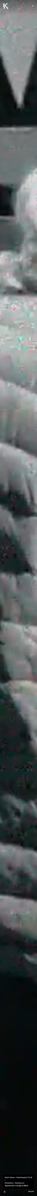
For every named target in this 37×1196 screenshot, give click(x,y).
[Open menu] (33, 6)
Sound (31, 1191)
